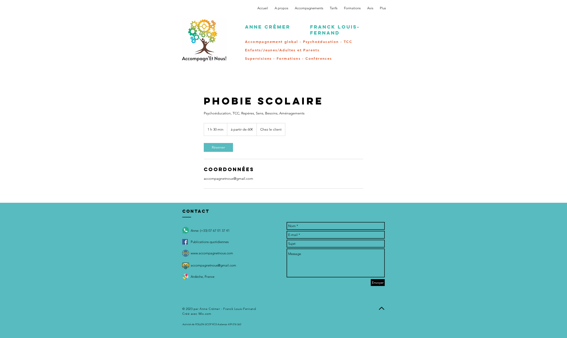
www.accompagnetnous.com (212, 253)
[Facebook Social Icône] (185, 242)
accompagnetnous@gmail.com (213, 265)
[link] (218, 147)
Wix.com (204, 314)
